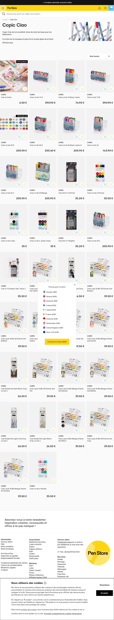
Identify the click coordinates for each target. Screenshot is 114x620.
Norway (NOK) (51, 296)
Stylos (31, 547)
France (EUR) (51, 314)
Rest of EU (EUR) (52, 332)
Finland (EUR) (51, 305)
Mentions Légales (8, 567)
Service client (6, 542)
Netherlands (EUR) (53, 323)
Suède (60, 559)
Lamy (31, 568)
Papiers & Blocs (35, 549)
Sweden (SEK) (51, 292)
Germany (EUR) (52, 319)
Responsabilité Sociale (10, 558)
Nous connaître (7, 546)
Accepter (104, 593)
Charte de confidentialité (11, 565)
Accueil (5, 19)
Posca (31, 573)
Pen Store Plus (7, 553)
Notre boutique (7, 549)
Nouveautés (34, 556)
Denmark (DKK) (52, 301)
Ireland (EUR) (51, 310)
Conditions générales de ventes (14, 563)
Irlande (60, 571)
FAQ (2, 544)
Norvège (61, 562)
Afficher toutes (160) (38, 577)
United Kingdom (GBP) (54, 328)
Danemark (61, 564)
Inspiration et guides (9, 556)
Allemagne (61, 569)
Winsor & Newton (36, 575)
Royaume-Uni (63, 576)
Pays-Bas (61, 574)
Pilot (31, 566)
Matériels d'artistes (37, 542)
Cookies (4, 570)
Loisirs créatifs (35, 544)
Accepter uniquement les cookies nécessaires (63, 614)
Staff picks (33, 558)
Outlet (32, 554)
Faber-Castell (35, 570)
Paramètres (104, 585)
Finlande (60, 567)
